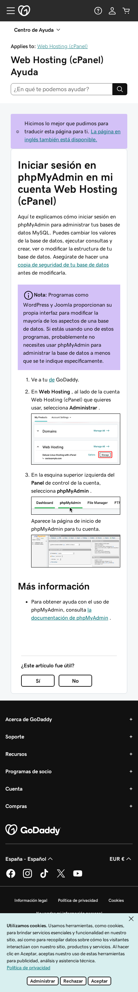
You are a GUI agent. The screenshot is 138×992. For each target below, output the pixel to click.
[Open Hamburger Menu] (8, 10)
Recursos (16, 754)
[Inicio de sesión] (112, 10)
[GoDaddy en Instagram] (27, 876)
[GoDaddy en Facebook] (10, 876)
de (52, 379)
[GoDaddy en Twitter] (61, 876)
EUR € (117, 858)
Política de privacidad (78, 900)
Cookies (116, 900)
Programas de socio (28, 771)
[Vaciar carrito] (126, 10)
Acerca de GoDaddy (28, 719)
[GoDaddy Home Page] (33, 830)
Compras (16, 806)
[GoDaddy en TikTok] (44, 876)
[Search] (120, 89)
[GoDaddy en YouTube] (77, 876)
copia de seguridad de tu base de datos (63, 264)
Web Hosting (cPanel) (62, 46)
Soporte (14, 736)
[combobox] (62, 89)
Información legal (30, 900)
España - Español (25, 858)
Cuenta (13, 788)
